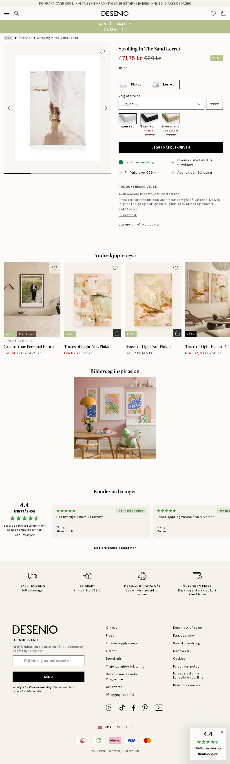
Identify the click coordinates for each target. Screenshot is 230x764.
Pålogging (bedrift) (120, 695)
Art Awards (114, 687)
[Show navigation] (7, 13)
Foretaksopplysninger (122, 643)
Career (111, 651)
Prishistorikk (128, 215)
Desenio (128, 751)
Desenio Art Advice (187, 628)
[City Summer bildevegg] (115, 417)
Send (48, 677)
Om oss (111, 628)
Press (110, 635)
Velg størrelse (129, 96)
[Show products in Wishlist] (213, 13)
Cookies (179, 659)
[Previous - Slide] (9, 108)
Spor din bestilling (186, 643)
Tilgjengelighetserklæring (125, 666)
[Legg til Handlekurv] (117, 333)
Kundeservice (183, 635)
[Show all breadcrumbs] (8, 38)
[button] (214, 104)
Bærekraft (113, 659)
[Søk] (17, 13)
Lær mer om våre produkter (139, 224)
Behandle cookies (186, 685)
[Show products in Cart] (223, 13)
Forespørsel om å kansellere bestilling (188, 675)
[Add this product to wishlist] (102, 51)
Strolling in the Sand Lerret (57, 38)
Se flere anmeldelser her (115, 548)
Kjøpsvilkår (181, 651)
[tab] (17, 172)
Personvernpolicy (40, 687)
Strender (25, 38)
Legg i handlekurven (171, 147)
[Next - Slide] (106, 108)
